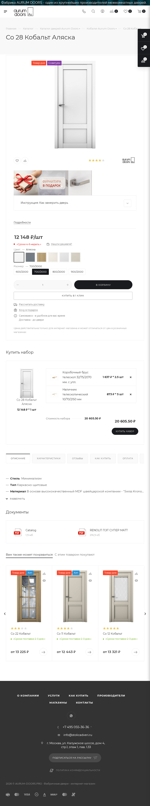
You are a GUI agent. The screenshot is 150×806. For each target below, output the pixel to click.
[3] (96, 160)
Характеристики (48, 458)
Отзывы (77, 458)
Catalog (31, 530)
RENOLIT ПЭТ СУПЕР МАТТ (109, 530)
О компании (28, 695)
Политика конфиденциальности (78, 770)
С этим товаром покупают (75, 554)
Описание (18, 458)
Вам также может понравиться (29, 554)
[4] (99, 160)
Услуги (54, 695)
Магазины (58, 702)
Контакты (84, 702)
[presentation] (5, 614)
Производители (111, 695)
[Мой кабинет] (102, 11)
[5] (103, 160)
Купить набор (125, 431)
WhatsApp (71, 716)
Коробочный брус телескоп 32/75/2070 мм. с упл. (76, 377)
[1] (89, 160)
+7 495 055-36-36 (76, 727)
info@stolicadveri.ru (77, 735)
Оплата (128, 458)
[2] (93, 160)
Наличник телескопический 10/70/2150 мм (75, 394)
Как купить (103, 458)
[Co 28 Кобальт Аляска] (75, 105)
